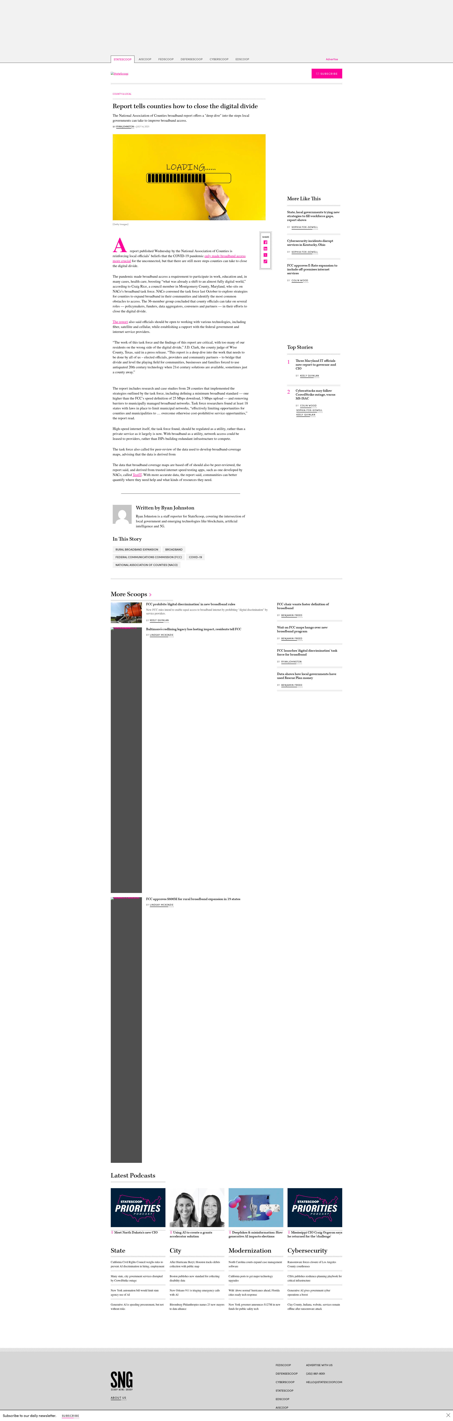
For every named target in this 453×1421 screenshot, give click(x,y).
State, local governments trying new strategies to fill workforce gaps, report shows (313, 216)
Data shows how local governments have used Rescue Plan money (306, 676)
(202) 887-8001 (315, 1373)
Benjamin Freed (291, 615)
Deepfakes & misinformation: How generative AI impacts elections (256, 1234)
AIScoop (145, 59)
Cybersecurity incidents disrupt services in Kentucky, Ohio (310, 243)
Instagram (328, 1390)
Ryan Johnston (125, 126)
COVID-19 (195, 557)
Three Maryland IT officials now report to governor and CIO (316, 365)
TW (315, 1390)
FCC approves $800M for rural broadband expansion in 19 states (193, 899)
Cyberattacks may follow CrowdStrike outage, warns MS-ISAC (315, 394)
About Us (118, 1397)
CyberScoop (219, 59)
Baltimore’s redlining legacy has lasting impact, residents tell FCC (193, 629)
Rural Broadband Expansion (137, 549)
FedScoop (166, 59)
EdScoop (242, 59)
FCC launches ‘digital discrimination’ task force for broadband (307, 652)
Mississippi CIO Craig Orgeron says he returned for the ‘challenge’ (315, 1234)
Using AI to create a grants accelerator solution (191, 1234)
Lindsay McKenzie (162, 634)
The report (120, 321)
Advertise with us (319, 1365)
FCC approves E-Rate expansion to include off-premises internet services (312, 269)
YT (334, 1390)
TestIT (137, 474)
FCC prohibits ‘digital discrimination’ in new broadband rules (190, 604)
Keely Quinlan (309, 375)
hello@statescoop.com (324, 1382)
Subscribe (329, 73)
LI (320, 1390)
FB (307, 1390)
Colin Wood (300, 280)
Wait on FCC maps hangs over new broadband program (302, 629)
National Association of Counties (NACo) (147, 565)
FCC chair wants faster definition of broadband (303, 606)
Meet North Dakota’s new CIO (136, 1232)
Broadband (174, 549)
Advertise (332, 59)
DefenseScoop (192, 59)
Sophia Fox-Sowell (305, 227)
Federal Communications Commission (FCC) (149, 557)
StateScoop (122, 59)
